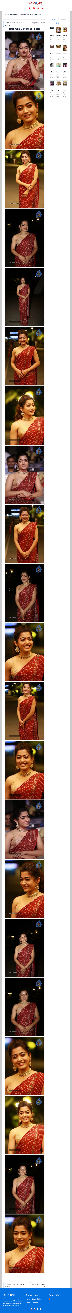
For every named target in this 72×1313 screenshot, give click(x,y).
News (34, 1299)
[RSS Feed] (49, 1299)
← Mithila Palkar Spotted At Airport (14, 24)
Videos (28, 1303)
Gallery (39, 1299)
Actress (15, 14)
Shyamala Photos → (38, 24)
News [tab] (53, 19)
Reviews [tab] (58, 23)
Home (7, 14)
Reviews (35, 1303)
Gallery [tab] (63, 19)
